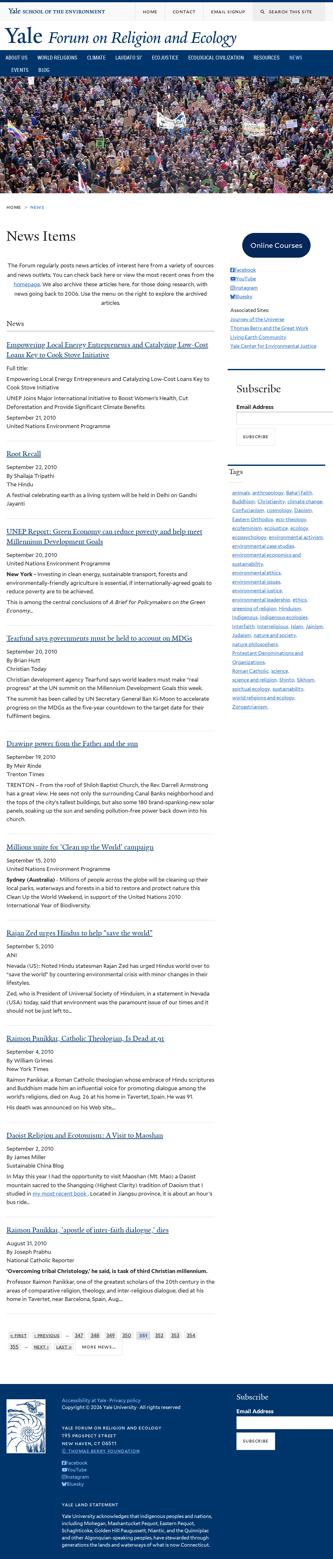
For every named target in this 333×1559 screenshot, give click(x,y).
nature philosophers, (255, 644)
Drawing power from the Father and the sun (72, 743)
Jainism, (315, 627)
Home (14, 207)
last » (64, 1347)
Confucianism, (248, 510)
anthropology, (268, 493)
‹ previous (47, 1335)
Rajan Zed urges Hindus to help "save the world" (80, 933)
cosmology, (280, 510)
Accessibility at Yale (84, 1400)
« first (18, 1335)
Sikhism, (306, 680)
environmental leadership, (261, 600)
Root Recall (24, 453)
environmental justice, (257, 591)
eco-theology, (291, 519)
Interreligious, (273, 627)
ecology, (299, 528)
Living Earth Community (258, 337)
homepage (27, 284)
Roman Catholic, (251, 671)
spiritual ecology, (251, 689)
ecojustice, (276, 528)
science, (280, 671)
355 (14, 1347)
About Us (17, 57)
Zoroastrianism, (250, 707)
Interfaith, (244, 627)
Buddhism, (244, 502)
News (295, 57)
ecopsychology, (249, 537)
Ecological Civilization (216, 57)
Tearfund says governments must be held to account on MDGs (99, 638)
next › (41, 1347)
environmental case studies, (263, 546)
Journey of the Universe (257, 319)
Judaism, (242, 635)
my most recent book (60, 1193)
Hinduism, (290, 609)
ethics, (300, 600)
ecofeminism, (247, 528)
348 (95, 1335)
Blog (43, 70)
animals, (241, 493)
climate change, (305, 502)
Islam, (297, 627)
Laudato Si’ (128, 57)
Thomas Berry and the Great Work (269, 328)
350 (126, 1335)
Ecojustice (165, 57)
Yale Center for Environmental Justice (273, 346)
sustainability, (288, 689)
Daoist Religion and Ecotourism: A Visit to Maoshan (85, 1135)
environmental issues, (256, 582)
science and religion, (255, 680)
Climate (96, 57)
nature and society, (275, 635)
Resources (267, 57)
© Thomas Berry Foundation (101, 1451)
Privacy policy (124, 1400)
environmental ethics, (257, 573)
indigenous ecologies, (284, 617)
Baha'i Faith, (299, 493)
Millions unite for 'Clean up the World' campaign (80, 847)
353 (175, 1335)
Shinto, (287, 680)
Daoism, (303, 510)
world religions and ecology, (263, 698)
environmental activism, (296, 537)
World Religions (57, 57)
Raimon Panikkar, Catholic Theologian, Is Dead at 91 (85, 1038)
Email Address (254, 407)
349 (110, 1335)
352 (159, 1335)
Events (20, 70)
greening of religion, (254, 609)
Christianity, (272, 502)
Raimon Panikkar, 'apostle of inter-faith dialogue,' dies (88, 1230)
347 (79, 1335)
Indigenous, (245, 617)
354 (191, 1335)
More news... (99, 1347)
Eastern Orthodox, (253, 519)
